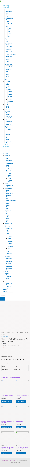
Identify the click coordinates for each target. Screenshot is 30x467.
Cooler (7, 44)
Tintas (7, 88)
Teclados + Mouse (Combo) (9, 132)
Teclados (7, 127)
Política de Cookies (15, 462)
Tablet (6, 126)
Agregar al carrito (6, 401)
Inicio (2, 332)
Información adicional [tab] (6, 356)
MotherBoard (9, 56)
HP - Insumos (7, 332)
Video (6, 136)
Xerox (8, 103)
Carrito (5, 144)
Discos (7, 26)
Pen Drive (9, 23)
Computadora (8, 43)
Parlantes (8, 124)
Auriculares (9, 121)
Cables (6, 38)
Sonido (6, 119)
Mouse (6, 104)
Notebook (7, 111)
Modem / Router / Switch (8, 74)
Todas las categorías (6, 6)
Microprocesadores (11, 54)
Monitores (7, 109)
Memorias (8, 24)
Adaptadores (9, 39)
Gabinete (8, 49)
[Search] (2, 299)
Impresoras (9, 83)
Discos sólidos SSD (9, 30)
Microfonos (9, 122)
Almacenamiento (9, 18)
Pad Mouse (9, 108)
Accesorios (7, 10)
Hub (7, 41)
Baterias (8, 114)
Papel (7, 84)
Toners (7, 86)
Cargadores (9, 113)
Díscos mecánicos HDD (10, 34)
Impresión (7, 81)
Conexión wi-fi (8, 64)
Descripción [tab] (4, 354)
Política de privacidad (22, 460)
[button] (6, 149)
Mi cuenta (6, 146)
